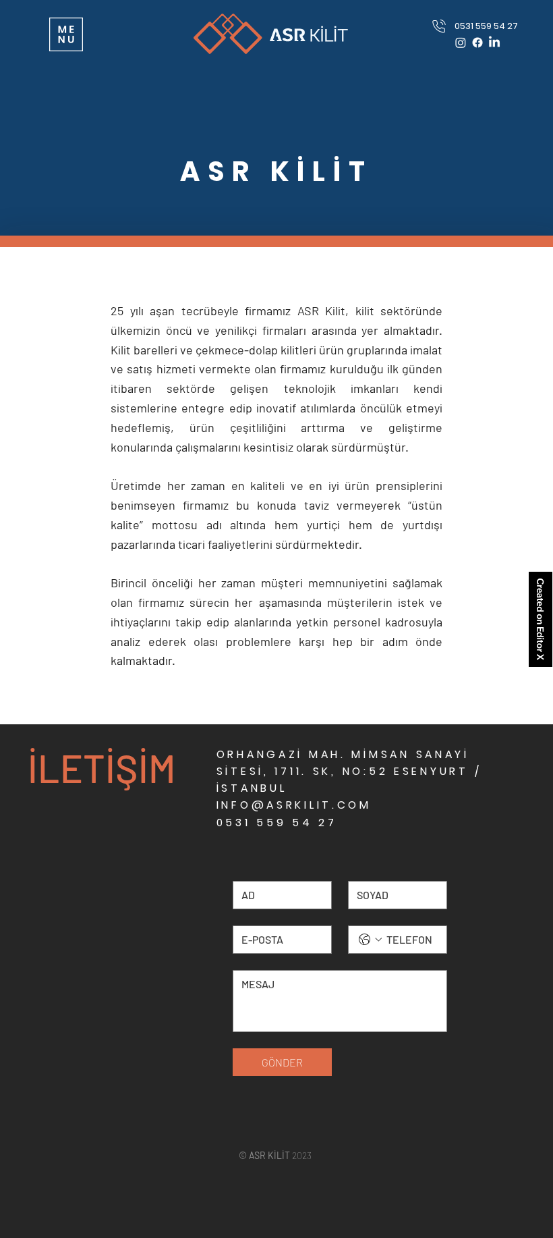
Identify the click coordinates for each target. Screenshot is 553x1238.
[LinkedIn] (494, 42)
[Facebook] (477, 42)
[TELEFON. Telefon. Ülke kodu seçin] (370, 940)
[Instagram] (460, 42)
